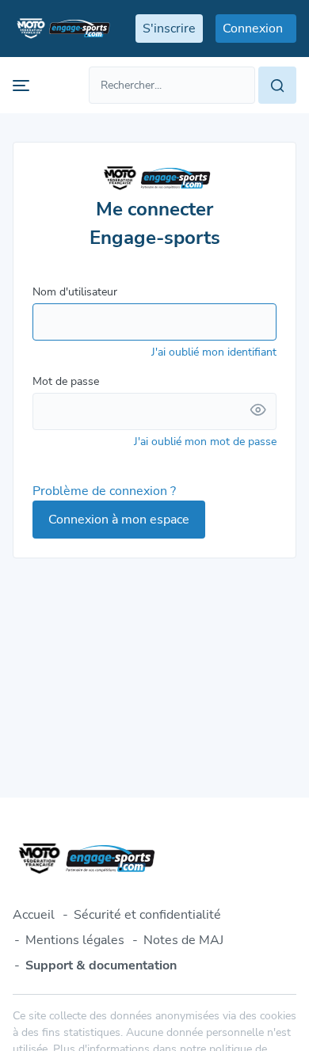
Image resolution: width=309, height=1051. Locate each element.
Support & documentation (101, 965)
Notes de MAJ (183, 940)
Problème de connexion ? (104, 491)
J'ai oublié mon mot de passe (205, 441)
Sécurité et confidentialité (147, 914)
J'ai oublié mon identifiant (214, 352)
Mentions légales (74, 940)
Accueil (34, 914)
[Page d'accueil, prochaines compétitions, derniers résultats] (61, 28)
